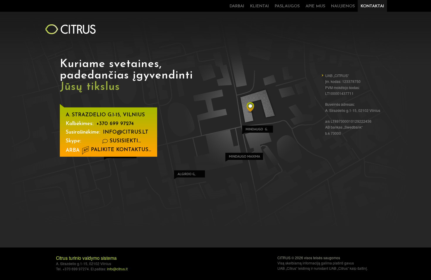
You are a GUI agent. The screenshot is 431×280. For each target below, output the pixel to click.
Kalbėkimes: (80, 123)
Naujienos (343, 6)
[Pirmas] (70, 29)
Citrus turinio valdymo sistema (86, 258)
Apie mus (315, 6)
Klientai (259, 6)
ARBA (72, 150)
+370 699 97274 (115, 123)
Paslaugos (287, 6)
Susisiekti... (124, 141)
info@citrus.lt (125, 132)
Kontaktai (372, 6)
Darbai (237, 6)
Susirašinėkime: (83, 132)
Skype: (73, 141)
